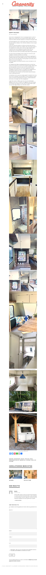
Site (10, 543)
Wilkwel (11, 480)
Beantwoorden (18, 500)
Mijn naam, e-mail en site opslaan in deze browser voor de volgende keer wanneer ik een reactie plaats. (23, 550)
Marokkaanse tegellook (14, 460)
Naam (10, 530)
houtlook (27, 458)
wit (35, 460)
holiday (22, 458)
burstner (11, 458)
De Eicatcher (27, 480)
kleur (31, 458)
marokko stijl (23, 460)
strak (33, 460)
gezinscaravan (17, 458)
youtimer (11, 461)
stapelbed (28, 460)
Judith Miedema (14, 34)
